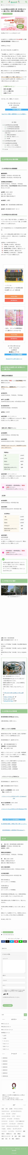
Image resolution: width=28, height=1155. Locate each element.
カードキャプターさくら (8, 934)
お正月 (4, 1035)
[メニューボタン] (2, 2)
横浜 (16, 1136)
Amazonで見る (14, 296)
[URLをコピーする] (25, 941)
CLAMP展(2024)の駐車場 (11, 143)
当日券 (8, 138)
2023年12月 (5, 1076)
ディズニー (11, 1121)
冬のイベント (6, 1043)
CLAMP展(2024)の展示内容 (13, 128)
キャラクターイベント (7, 13)
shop (3, 1108)
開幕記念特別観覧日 (11, 134)
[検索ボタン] (26, 2)
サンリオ (8, 1113)
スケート (18, 1116)
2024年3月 (5, 1067)
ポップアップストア (17, 1128)
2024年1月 (5, 1073)
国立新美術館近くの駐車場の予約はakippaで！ (13, 830)
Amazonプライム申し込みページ (14, 358)
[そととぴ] (14, 2)
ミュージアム (11, 1131)
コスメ (3, 1113)
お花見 (4, 1038)
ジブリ (13, 1116)
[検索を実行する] (25, 1014)
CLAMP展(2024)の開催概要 (13, 126)
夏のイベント (6, 1046)
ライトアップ (18, 1131)
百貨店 (23, 1136)
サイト (4, 985)
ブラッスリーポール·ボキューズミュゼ (13, 692)
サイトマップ (23, 1148)
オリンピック (6, 1023)
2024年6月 (5, 1058)
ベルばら (3, 1128)
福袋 (3, 1138)
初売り (3, 1133)
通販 (13, 1138)
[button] (3, 941)
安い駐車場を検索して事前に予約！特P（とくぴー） (14, 823)
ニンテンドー (4, 1123)
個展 (24, 1131)
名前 (4, 975)
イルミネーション (5, 1111)
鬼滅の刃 (17, 1138)
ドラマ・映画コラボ (20, 1121)
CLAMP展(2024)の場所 (10, 140)
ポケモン (9, 1128)
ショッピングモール (6, 1116)
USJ (6, 1108)
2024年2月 (5, 1070)
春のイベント (6, 1049)
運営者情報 (14, 1150)
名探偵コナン (9, 1133)
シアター (14, 1113)
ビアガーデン (20, 1123)
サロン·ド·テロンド (9, 696)
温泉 (19, 1136)
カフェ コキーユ (8, 699)
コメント (5, 958)
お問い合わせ (17, 1148)
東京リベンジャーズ (6, 1136)
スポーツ (3, 1118)
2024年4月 (5, 1064)
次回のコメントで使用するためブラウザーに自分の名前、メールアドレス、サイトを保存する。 (14, 991)
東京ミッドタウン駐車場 (12, 145)
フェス (3, 1126)
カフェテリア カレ (8, 700)
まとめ (6, 149)
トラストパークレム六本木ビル (14, 147)
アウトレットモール (18, 1108)
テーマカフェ (16, 1118)
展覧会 (19, 1133)
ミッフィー (4, 1131)
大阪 (15, 1133)
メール (5, 980)
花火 (6, 1138)
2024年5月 (5, 1061)
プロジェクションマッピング (12, 1126)
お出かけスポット (7, 1026)
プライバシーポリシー (9, 1148)
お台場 (10, 1108)
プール (21, 1126)
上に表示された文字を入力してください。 (11, 997)
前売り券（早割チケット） (13, 136)
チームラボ (9, 1118)
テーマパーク (4, 1121)
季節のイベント (6, 1032)
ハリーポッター (12, 1123)
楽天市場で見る (14, 300)
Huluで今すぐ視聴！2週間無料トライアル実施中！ (14, 114)
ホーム (3, 1148)
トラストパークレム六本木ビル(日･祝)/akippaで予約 (14, 809)
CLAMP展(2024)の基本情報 (11, 125)
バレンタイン (6, 1040)
